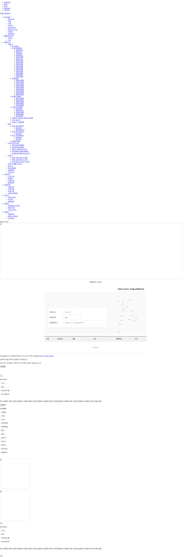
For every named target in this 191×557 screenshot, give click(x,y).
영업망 (6, 203)
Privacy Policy (49, 356)
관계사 (10, 25)
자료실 (6, 212)
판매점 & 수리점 (13, 205)
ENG (5, 6)
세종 (123, 308)
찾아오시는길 (13, 29)
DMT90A (19, 53)
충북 (127, 306)
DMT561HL (20, 94)
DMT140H (19, 60)
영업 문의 (11, 208)
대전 (123, 310)
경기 (123, 304)
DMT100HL (20, 80)
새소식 (6, 195)
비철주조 (11, 180)
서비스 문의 (12, 210)
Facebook (7, 8)
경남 (129, 319)
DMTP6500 (20, 114)
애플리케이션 (9, 36)
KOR (5, 4)
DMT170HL (20, 84)
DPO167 (19, 139)
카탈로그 (11, 214)
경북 (132, 311)
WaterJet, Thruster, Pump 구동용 (22, 118)
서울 (122, 302)
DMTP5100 (20, 110)
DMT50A (19, 51)
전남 (120, 324)
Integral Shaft (16, 141)
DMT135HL (20, 82)
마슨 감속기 (16, 120)
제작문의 (11, 183)
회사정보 (7, 17)
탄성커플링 (12, 168)
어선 (9, 40)
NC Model (15, 46)
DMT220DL (20, 98)
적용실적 (11, 201)
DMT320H (19, 71)
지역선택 (52, 317)
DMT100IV (20, 57)
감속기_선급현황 (18, 122)
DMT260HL (20, 89)
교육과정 (11, 187)
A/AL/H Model (17, 48)
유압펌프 (11, 170)
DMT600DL (20, 105)
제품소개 (7, 42)
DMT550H (19, 76)
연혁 (9, 21)
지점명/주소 (53, 322)
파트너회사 (12, 27)
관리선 (10, 38)
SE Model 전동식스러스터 (21, 153)
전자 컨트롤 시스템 (14, 164)
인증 (9, 23)
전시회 (10, 199)
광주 (121, 320)
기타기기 (11, 172)
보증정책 (11, 34)
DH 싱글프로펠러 (18, 145)
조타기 (10, 155)
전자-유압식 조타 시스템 (20, 162)
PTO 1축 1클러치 (18, 126)
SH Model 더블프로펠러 (20, 151)
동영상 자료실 (13, 216)
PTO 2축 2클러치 (18, 135)
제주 (119, 331)
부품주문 (7, 2)
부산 (135, 320)
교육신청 (11, 191)
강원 (130, 299)
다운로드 (11, 218)
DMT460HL (20, 93)
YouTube (7, 10)
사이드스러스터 (13, 143)
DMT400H (19, 73)
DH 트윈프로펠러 (18, 147)
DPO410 (19, 133)
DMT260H (19, 68)
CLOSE (3, 366)
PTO (9, 124)
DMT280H (19, 69)
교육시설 (11, 189)
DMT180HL (20, 85)
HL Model (15, 78)
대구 (132, 315)
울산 (136, 317)
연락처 (10, 32)
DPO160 (19, 128)
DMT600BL (20, 103)
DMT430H (19, 75)
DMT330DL (20, 100)
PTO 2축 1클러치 (18, 131)
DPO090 (19, 137)
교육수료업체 (13, 193)
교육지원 (7, 185)
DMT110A (19, 59)
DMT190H (19, 64)
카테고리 (52, 312)
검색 (103, 322)
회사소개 (11, 19)
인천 (118, 301)
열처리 (10, 178)
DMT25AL (19, 50)
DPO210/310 (20, 130)
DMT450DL (20, 102)
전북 (122, 316)
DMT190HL (20, 87)
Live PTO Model (17, 107)
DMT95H (19, 55)
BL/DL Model (16, 96)
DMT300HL (20, 91)
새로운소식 (12, 197)
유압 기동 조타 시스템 (19, 160)
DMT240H (19, 66)
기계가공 (7, 174)
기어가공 (11, 176)
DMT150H (19, 62)
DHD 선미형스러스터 (19, 149)
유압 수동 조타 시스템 (19, 157)
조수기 (10, 166)
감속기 (10, 44)
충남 (118, 308)
